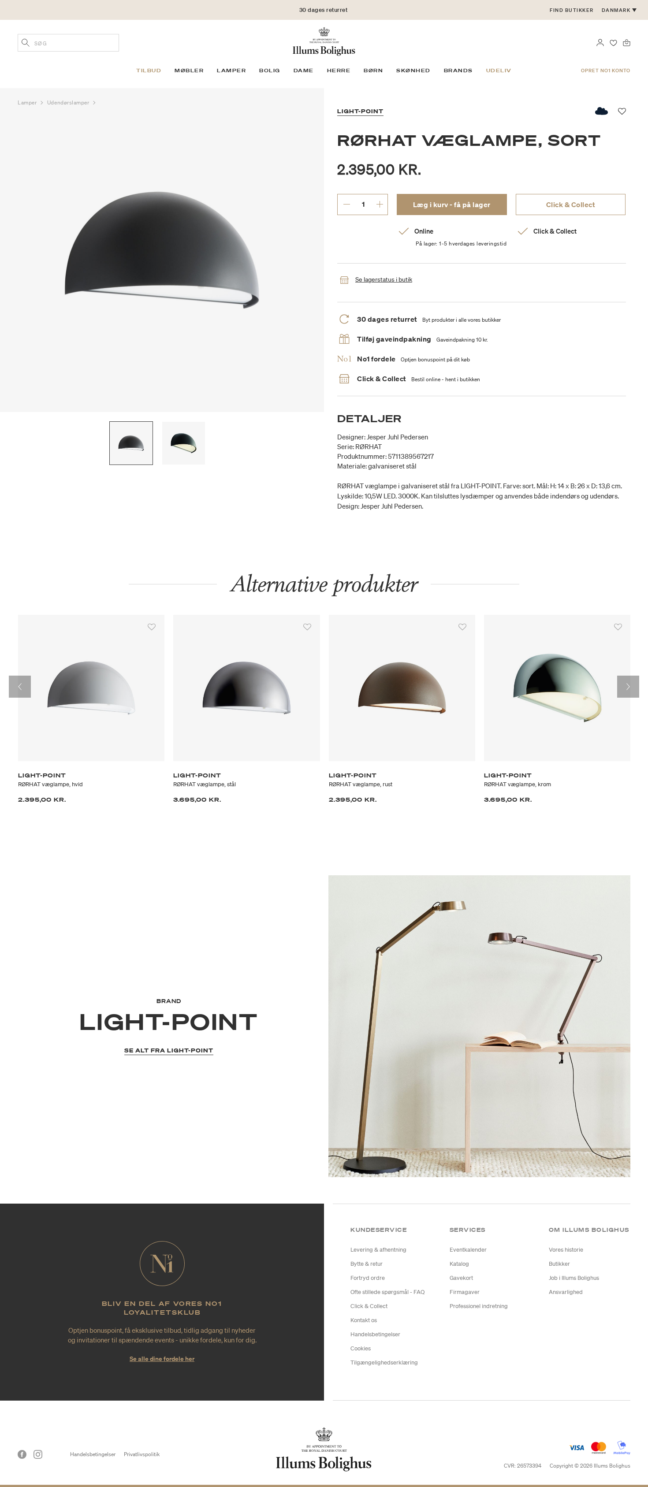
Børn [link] (373, 70)
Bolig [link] (269, 70)
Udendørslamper (69, 102)
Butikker (559, 1264)
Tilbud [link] (148, 70)
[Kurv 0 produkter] (626, 41)
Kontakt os (363, 1320)
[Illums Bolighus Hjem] (324, 40)
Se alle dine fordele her (162, 1358)
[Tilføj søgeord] (26, 43)
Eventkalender (468, 1249)
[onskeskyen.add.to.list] (602, 111)
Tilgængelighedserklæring (384, 1362)
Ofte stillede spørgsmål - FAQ (387, 1292)
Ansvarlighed (566, 1292)
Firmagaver (465, 1292)
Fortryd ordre (367, 1278)
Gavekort (461, 1278)
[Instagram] (38, 1454)
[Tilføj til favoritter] (152, 627)
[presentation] (20, 687)
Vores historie (566, 1249)
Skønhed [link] (413, 70)
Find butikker (572, 10)
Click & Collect (571, 204)
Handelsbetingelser (375, 1334)
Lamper (28, 102)
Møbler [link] (189, 70)
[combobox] (68, 43)
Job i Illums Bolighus (574, 1278)
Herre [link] (339, 70)
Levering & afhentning (378, 1249)
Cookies (360, 1348)
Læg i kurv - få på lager (452, 204)
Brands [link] (458, 70)
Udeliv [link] (499, 70)
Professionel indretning (479, 1306)
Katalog (459, 1264)
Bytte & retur (366, 1264)
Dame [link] (304, 70)
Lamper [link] (231, 70)
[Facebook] (22, 1454)
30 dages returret (323, 10)
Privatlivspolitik (142, 1454)
